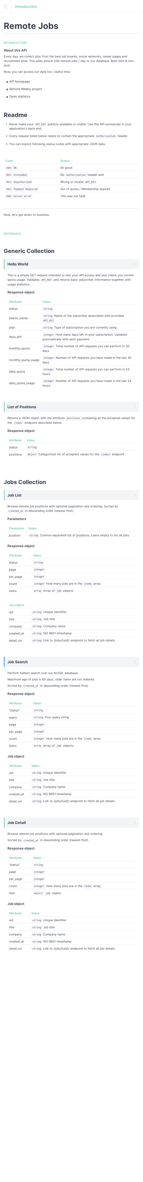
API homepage (19, 81)
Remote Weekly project (25, 89)
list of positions (78, 535)
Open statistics (19, 96)
